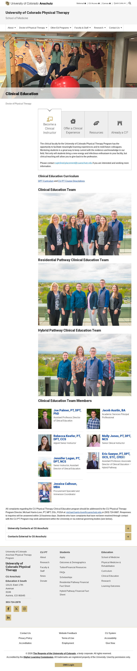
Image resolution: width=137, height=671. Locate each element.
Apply (62, 557)
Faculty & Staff (82, 28)
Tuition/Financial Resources (73, 567)
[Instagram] (25, 613)
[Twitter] (17, 613)
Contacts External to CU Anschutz (27, 536)
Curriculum (106, 571)
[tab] (49, 123)
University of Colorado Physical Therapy (37, 13)
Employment (68, 643)
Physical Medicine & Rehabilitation (111, 564)
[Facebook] (9, 613)
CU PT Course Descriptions (71, 181)
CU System (110, 633)
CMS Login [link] (68, 665)
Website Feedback (68, 633)
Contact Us (114, 28)
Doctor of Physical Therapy (32, 28)
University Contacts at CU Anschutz (28, 528)
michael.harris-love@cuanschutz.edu (84, 512)
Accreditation (25, 643)
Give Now (110, 643)
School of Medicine (17, 18)
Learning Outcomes (110, 586)
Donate (43, 581)
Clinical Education (110, 576)
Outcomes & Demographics (73, 562)
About (11, 28)
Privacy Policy (25, 638)
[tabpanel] (85, 154)
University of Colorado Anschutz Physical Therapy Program (19, 555)
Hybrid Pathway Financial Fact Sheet (74, 593)
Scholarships (66, 577)
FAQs (62, 572)
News (43, 576)
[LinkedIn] (9, 621)
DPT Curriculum (46, 181)
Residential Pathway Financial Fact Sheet (74, 584)
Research (99, 28)
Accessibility (110, 638)
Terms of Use (68, 638)
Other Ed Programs (60, 28)
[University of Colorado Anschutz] (29, 3)
